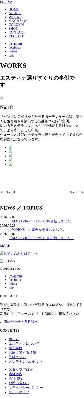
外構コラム (17, 357)
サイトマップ (19, 392)
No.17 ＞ (76, 191)
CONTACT (17, 32)
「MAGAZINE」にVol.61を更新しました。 (41, 238)
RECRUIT (16, 36)
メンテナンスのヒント (26, 361)
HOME (14, 9)
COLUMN (16, 24)
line (11, 55)
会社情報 (15, 378)
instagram (15, 43)
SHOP (13, 28)
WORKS (15, 17)
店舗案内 (15, 374)
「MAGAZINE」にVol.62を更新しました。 (41, 221)
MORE (5, 246)
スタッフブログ (21, 369)
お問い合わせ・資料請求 (19, 321)
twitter (13, 51)
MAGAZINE (18, 21)
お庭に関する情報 (22, 352)
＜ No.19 (7, 191)
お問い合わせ (19, 383)
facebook (15, 47)
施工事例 (15, 348)
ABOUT (15, 13)
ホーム (14, 339)
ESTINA (6, 2)
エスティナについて (24, 343)
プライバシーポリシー (26, 387)
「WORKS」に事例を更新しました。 (37, 229)
